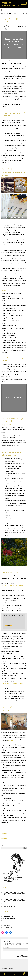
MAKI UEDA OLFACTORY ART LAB (10, 4)
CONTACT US (6, 707)
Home (4, 13)
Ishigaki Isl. (5, 920)
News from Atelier (6, 925)
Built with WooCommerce (7, 968)
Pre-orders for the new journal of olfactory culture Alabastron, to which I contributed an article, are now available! (14, 893)
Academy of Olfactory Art (8, 916)
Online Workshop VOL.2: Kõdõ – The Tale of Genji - (13, 904)
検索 (2, 845)
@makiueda (4, 833)
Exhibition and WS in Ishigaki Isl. (9, 918)
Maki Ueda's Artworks (7, 923)
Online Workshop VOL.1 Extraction (10, 906)
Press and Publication (7, 927)
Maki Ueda (10, 740)
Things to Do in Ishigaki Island (9, 897)
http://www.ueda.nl (5, 828)
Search (14, 974)
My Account (4, 974)
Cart (21, 973)
